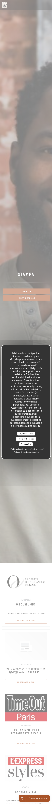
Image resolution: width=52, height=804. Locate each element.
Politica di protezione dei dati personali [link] (27, 449)
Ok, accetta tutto (26, 433)
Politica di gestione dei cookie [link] (26, 452)
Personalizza (26, 444)
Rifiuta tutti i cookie (26, 439)
